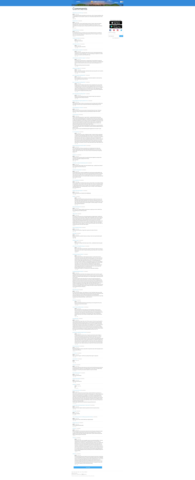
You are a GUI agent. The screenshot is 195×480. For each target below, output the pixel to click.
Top (103, 5)
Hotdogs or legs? (75, 240)
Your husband (75, 358)
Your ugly (74, 411)
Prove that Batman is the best (78, 107)
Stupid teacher (75, 20)
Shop (96, 5)
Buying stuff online (76, 30)
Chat (98, 5)
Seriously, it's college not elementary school (80, 162)
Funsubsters (92, 5)
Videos (86, 5)
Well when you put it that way (78, 12)
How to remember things (77, 227)
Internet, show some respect (77, 190)
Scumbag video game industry (78, 254)
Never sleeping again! (76, 372)
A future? (74, 428)
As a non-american (76, 131)
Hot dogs (74, 384)
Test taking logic (75, 318)
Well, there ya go (75, 289)
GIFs (83, 5)
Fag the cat (74, 154)
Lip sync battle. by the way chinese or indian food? (81, 405)
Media (89, 5)
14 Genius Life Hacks (76, 38)
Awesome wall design (76, 378)
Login (120, 5)
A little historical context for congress (79, 57)
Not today (74, 300)
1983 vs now (75, 213)
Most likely (74, 233)
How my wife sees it (76, 346)
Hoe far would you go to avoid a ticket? (79, 145)
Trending (76, 5)
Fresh (79, 5)
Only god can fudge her (77, 68)
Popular (73, 5)
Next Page (88, 467)
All (81, 5)
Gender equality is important (77, 49)
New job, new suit (76, 422)
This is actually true (76, 180)
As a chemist (75, 353)
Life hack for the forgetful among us (79, 246)
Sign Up (116, 5)
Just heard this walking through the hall (79, 332)
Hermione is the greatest (77, 169)
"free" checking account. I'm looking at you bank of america (83, 416)
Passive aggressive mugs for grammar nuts (80, 100)
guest (74, 14)
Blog (100, 5)
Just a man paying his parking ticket (79, 75)
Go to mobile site (115, 38)
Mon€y (74, 196)
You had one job (75, 114)
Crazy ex (74, 364)
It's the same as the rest (77, 390)
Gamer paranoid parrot (77, 206)
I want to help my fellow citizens (78, 307)
